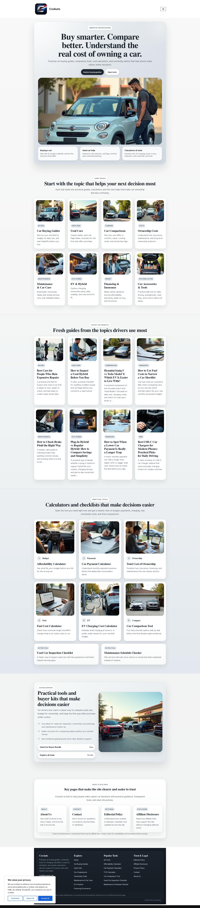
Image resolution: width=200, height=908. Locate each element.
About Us (137, 876)
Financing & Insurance (82, 888)
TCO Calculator (110, 872)
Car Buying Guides (81, 864)
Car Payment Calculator (113, 868)
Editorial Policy (139, 860)
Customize (15, 898)
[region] (30, 889)
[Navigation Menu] (163, 9)
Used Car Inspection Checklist (115, 880)
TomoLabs (157, 900)
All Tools (107, 860)
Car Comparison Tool (112, 876)
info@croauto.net (46, 875)
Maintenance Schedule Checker (116, 884)
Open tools (112, 72)
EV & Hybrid (78, 884)
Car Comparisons (80, 872)
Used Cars (78, 868)
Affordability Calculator (112, 864)
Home (76, 860)
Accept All (45, 898)
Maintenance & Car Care (83, 880)
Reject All (30, 898)
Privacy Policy (139, 868)
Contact (137, 872)
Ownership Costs (80, 876)
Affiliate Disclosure (141, 864)
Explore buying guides (92, 72)
